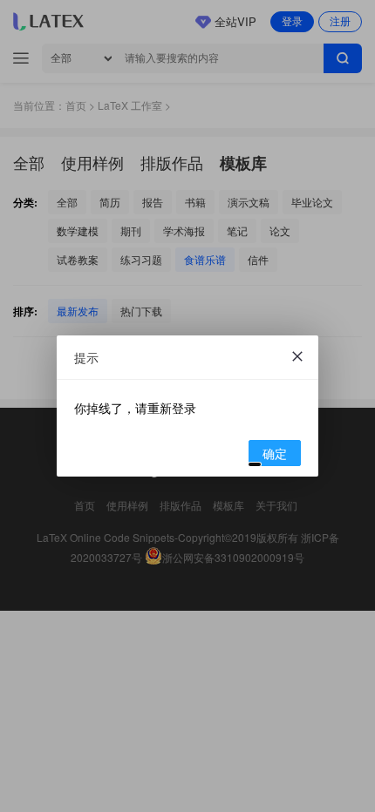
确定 (274, 453)
